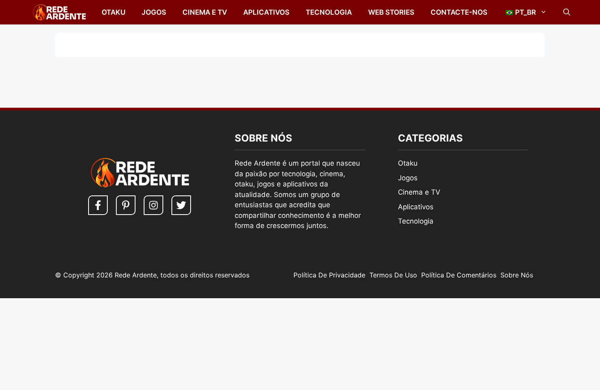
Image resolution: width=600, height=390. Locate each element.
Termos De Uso (393, 275)
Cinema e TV (204, 12)
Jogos (154, 12)
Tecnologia (329, 12)
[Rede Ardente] (57, 12)
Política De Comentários (458, 275)
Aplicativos (266, 12)
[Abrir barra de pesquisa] (566, 12)
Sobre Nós (516, 275)
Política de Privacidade (329, 275)
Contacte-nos (459, 12)
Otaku (113, 12)
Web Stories (391, 12)
